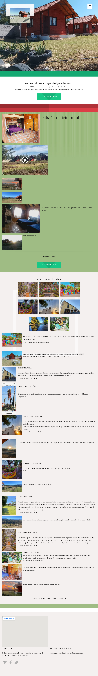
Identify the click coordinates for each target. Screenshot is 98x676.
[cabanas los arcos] (20, 10)
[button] (27, 290)
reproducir (25, 160)
